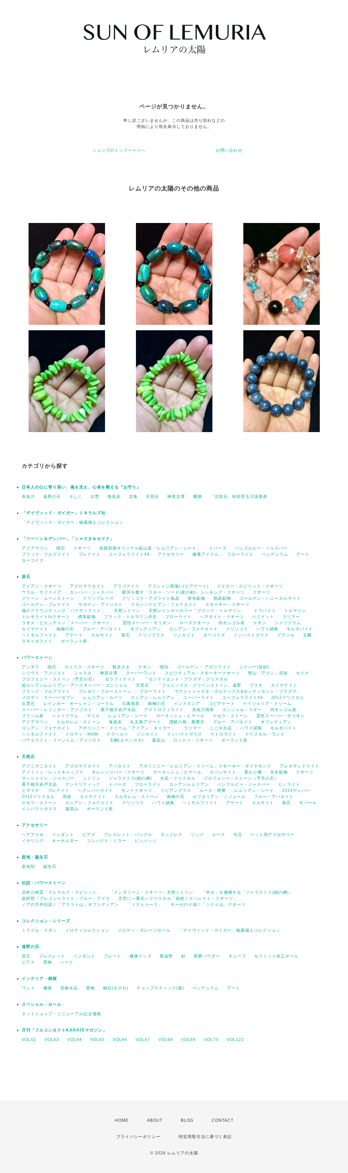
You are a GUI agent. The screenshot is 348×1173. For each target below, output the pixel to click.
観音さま (121, 667)
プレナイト (90, 554)
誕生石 (49, 866)
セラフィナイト (120, 679)
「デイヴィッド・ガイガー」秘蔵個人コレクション (72, 522)
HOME (121, 1120)
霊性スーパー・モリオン (147, 622)
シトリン (92, 778)
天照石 (152, 496)
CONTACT (222, 1120)
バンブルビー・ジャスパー (261, 548)
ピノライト (289, 784)
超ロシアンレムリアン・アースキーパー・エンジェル (75, 685)
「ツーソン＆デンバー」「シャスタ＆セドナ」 (68, 538)
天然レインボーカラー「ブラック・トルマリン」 (197, 610)
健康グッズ (140, 956)
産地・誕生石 (35, 857)
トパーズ (218, 548)
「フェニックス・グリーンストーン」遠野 (199, 685)
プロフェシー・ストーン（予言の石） (59, 679)
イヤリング (33, 840)
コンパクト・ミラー (106, 840)
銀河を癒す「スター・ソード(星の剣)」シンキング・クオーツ (183, 592)
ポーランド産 (74, 641)
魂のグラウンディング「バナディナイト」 (64, 610)
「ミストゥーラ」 (144, 904)
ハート (66, 962)
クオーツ (82, 548)
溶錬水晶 (69, 988)
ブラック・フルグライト (46, 554)
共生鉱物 (279, 772)
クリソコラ (237, 629)
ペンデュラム (275, 554)
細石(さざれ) (115, 988)
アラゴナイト (126, 586)
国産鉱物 (222, 598)
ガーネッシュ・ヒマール (180, 715)
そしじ (75, 496)
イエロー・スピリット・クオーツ (250, 586)
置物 (47, 962)
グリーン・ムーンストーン (48, 598)
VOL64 (74, 1039)
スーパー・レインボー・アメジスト (57, 709)
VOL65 (97, 1039)
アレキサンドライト (299, 766)
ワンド (28, 988)
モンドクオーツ (136, 790)
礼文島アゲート (145, 722)
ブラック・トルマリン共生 (130, 616)
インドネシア (187, 703)
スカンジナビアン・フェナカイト (164, 604)
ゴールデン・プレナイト (46, 604)
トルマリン (295, 610)
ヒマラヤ (30, 790)
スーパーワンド (141, 673)
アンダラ (30, 667)
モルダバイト (299, 629)
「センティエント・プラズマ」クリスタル (186, 679)
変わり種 (253, 772)
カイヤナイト (35, 629)
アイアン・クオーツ (42, 586)
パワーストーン (37, 657)
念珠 (133, 496)
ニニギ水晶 (221, 728)
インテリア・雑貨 (39, 978)
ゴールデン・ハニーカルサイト (270, 598)
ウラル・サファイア (42, 592)
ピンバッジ (146, 840)
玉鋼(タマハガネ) (126, 740)
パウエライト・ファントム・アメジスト (61, 740)
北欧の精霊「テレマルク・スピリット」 (61, 892)
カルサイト (102, 635)
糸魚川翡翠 (203, 709)
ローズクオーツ (194, 622)
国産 (67, 796)
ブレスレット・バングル (128, 834)
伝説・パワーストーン (44, 882)
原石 (26, 576)
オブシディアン (145, 629)
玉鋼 (307, 635)
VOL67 (143, 1039)
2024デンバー (296, 790)
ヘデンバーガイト (95, 790)
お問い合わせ (229, 150)
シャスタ (83, 673)
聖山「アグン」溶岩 (268, 673)
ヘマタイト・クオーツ (222, 616)
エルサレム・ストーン (78, 722)
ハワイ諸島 (267, 629)
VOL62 (29, 1039)
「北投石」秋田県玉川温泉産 (238, 496)
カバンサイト (223, 772)
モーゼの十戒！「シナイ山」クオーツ (208, 904)
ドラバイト (265, 610)
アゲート (74, 635)
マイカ (93, 715)
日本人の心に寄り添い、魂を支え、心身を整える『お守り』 (81, 487)
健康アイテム (205, 554)
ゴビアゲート (221, 703)
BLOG (187, 1120)
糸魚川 (28, 496)
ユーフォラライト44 (129, 554)
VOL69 (188, 1039)
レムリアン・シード (128, 715)
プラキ (256, 685)
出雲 (94, 496)
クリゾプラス (151, 635)
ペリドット (263, 616)
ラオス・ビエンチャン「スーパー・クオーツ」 (68, 622)
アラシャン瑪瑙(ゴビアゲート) (178, 586)
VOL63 (52, 1039)
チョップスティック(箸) (160, 988)
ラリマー (291, 616)
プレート (112, 956)
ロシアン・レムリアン (153, 697)
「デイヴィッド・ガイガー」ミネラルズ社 (64, 512)
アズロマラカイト (87, 586)
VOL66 (120, 1039)
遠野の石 (52, 496)
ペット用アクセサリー (272, 834)
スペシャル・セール (42, 1004)
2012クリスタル (287, 697)
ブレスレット (52, 956)
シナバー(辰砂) (254, 667)
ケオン (259, 622)
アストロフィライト (164, 709)
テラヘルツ (117, 734)
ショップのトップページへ (118, 150)
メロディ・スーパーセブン (48, 697)
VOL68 (165, 1039)
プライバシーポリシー (138, 1136)
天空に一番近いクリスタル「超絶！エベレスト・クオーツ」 (178, 898)
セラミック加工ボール (276, 956)
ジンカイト (184, 635)
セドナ (302, 673)
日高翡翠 (131, 703)
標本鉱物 (87, 616)
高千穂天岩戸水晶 (118, 709)
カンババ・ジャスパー (92, 592)
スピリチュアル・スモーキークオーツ (202, 673)
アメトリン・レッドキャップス (53, 772)
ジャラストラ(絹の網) (130, 778)
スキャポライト (37, 641)
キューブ (237, 956)
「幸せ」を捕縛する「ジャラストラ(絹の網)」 (247, 892)
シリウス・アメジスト (44, 673)
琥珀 (164, 667)
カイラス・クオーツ (84, 667)
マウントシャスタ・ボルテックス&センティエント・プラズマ (235, 691)
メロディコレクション (87, 930)
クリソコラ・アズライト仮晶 (150, 598)
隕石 (60, 548)
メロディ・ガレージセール (144, 930)
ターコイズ (33, 560)
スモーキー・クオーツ (227, 604)
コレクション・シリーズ (46, 920)
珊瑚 (197, 496)
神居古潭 (176, 496)
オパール (308, 802)
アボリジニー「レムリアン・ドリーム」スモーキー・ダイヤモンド (205, 766)
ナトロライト (223, 734)
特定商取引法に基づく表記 (205, 1136)
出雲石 (28, 703)
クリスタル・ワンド (265, 734)
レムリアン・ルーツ (103, 697)
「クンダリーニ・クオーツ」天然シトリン (151, 892)
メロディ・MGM (81, 734)
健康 (47, 988)
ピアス (88, 834)
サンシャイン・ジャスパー (48, 778)
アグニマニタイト (39, 766)
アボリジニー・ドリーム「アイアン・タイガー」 (127, 728)
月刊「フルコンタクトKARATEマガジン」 (64, 1030)
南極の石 (65, 629)
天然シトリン (127, 610)
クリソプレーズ (98, 598)
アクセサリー (171, 554)
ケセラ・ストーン (230, 715)
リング (197, 834)
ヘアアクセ (33, 834)
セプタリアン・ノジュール (219, 796)
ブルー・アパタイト (102, 629)
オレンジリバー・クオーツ (118, 772)
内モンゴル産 (232, 622)
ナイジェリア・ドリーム (267, 703)
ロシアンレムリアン (189, 784)
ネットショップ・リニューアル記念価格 (61, 1013)
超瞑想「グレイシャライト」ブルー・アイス (66, 898)
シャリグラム (288, 622)
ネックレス (171, 834)
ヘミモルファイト (39, 635)
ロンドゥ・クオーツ (193, 740)
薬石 (125, 635)
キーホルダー (65, 840)
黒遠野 (166, 956)
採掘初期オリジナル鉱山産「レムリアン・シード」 (150, 548)
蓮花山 (158, 740)
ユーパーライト (198, 697)
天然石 (28, 756)
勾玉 (237, 834)
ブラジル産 (33, 715)
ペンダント (63, 834)
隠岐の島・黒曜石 (187, 722)
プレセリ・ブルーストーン (105, 691)
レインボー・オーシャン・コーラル (78, 703)
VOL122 (235, 1039)
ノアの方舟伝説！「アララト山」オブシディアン (70, 904)
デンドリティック (83, 784)
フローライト (240, 554)
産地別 (28, 866)
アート (303, 554)
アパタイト (120, 766)
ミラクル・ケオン (39, 930)
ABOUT (154, 1120)
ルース (218, 834)
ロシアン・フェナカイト (193, 629)
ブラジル (286, 635)
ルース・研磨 (212, 790)
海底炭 (114, 496)
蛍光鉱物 (196, 598)
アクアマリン (35, 548)
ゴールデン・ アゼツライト (204, 667)
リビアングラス (175, 790)
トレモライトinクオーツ (46, 616)
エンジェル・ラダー (242, 709)
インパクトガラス (251, 635)
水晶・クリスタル (177, 778)
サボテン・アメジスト (101, 604)
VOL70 (211, 1039)
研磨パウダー (207, 956)
